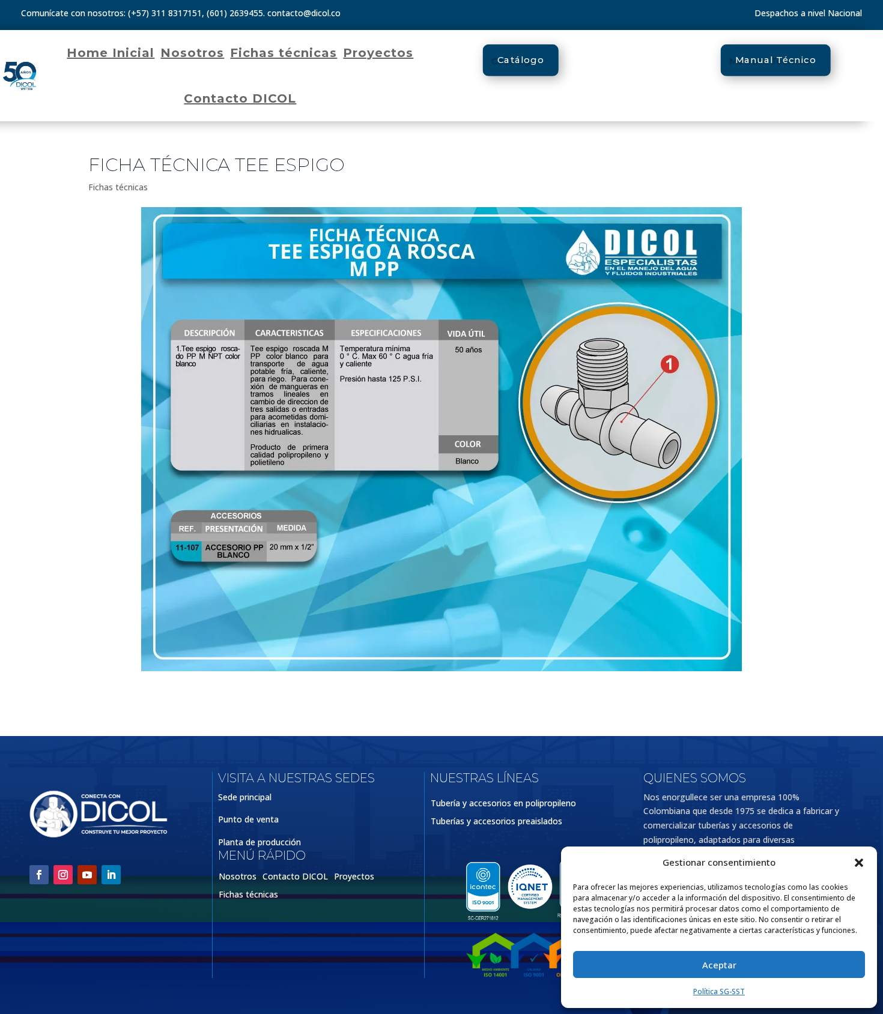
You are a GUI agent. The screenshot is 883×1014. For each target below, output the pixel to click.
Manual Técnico (775, 60)
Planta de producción (259, 842)
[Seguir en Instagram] (63, 874)
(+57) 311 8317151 (165, 13)
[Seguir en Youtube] (87, 874)
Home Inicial (110, 53)
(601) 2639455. (236, 13)
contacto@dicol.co (304, 13)
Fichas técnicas (283, 53)
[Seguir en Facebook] (39, 874)
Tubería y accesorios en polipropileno (503, 804)
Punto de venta (248, 819)
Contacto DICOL (240, 98)
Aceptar (719, 965)
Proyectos (378, 53)
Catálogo (520, 60)
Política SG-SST (719, 991)
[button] (859, 863)
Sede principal (245, 797)
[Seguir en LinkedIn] (111, 874)
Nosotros (192, 53)
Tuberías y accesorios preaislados (496, 822)
